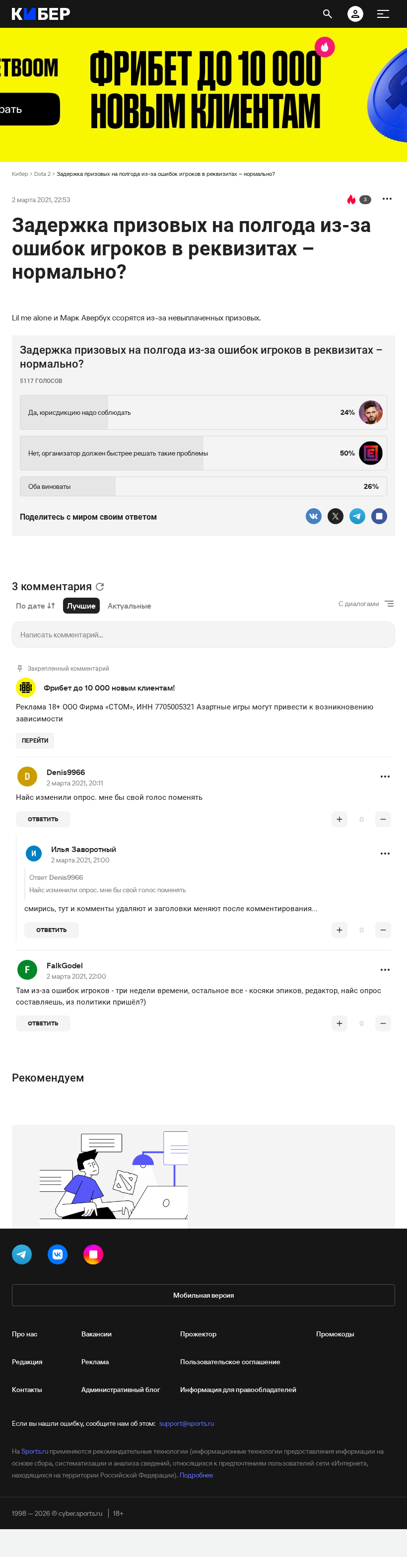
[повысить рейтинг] (339, 819)
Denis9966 (66, 772)
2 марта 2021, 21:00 (80, 860)
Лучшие (81, 606)
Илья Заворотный (83, 849)
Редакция (27, 1361)
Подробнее (196, 1475)
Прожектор (198, 1333)
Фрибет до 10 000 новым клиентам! (109, 688)
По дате (30, 606)
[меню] (383, 14)
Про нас (24, 1333)
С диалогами (359, 604)
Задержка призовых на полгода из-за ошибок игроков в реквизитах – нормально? (166, 173)
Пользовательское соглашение (230, 1361)
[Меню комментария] (385, 776)
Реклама (95, 1361)
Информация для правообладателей (238, 1389)
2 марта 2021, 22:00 (76, 976)
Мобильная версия (203, 1295)
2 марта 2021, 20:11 (75, 782)
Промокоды (335, 1333)
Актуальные (129, 606)
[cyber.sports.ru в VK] (59, 1256)
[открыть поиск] (327, 14)
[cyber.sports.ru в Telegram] (24, 1256)
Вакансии (96, 1333)
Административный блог (120, 1389)
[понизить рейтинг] (383, 819)
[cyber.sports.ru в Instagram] (95, 1256)
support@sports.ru (186, 1423)
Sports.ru (34, 1451)
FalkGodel (65, 965)
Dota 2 (42, 173)
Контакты (27, 1389)
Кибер (20, 173)
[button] (385, 776)
